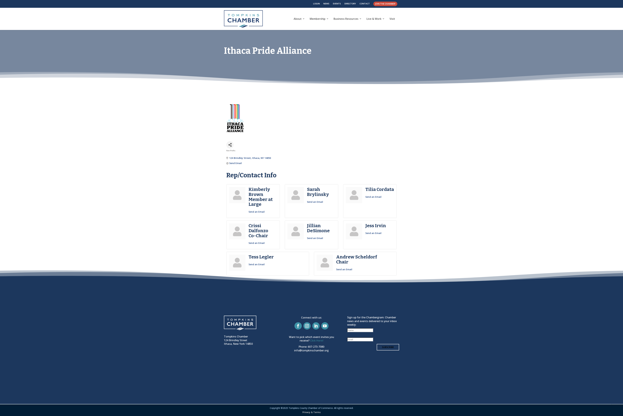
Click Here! (316, 340)
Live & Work (373, 19)
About (298, 19)
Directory (350, 3)
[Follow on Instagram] (307, 326)
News (326, 3)
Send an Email (257, 211)
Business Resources (346, 19)
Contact (365, 3)
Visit (392, 19)
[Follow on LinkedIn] (316, 326)
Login (316, 3)
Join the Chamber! (385, 3)
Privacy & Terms (311, 412)
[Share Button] (230, 144)
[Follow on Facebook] (298, 326)
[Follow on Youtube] (325, 326)
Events (337, 3)
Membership (317, 19)
